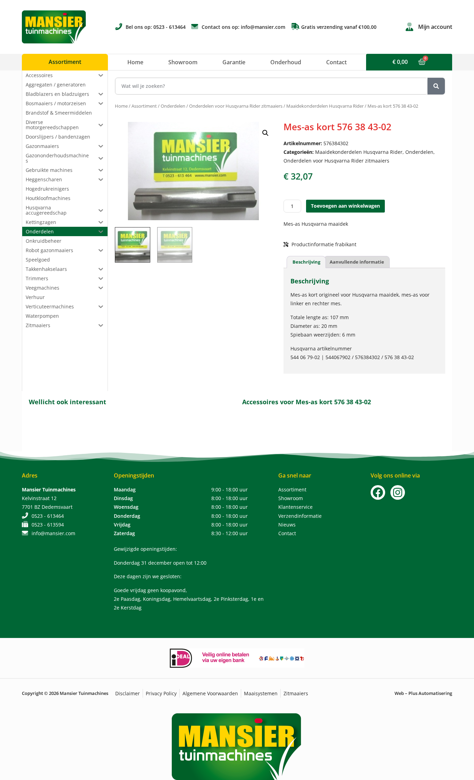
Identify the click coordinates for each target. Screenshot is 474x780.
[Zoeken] (436, 86)
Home (135, 62)
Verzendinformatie (300, 516)
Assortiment (144, 106)
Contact (336, 62)
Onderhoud (285, 62)
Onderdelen (173, 106)
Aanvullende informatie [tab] (357, 262)
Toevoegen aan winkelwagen (345, 205)
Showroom (182, 62)
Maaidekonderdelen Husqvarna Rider (325, 106)
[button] (265, 133)
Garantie (233, 62)
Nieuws (287, 524)
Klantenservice (295, 507)
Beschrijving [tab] (306, 262)
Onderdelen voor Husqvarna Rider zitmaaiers (235, 106)
